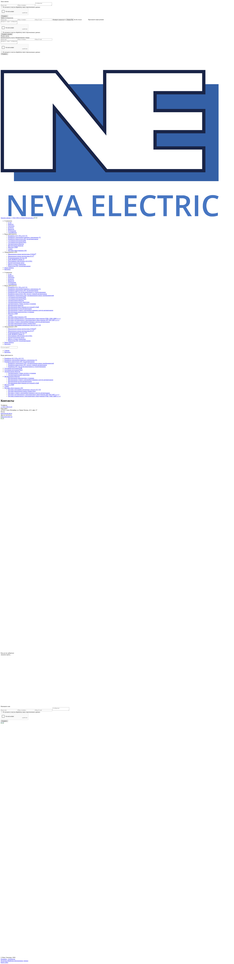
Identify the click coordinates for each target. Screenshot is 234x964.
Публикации (12, 231)
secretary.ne (9, 416)
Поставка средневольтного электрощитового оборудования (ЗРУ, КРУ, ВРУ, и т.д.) (33, 320)
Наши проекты (9, 268)
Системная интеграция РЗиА (17, 242)
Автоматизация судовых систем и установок (22, 304)
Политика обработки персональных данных (14, 961)
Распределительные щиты (16, 263)
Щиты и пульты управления (17, 264)
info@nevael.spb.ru (28, 218)
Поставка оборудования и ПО (17, 250)
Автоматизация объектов (16, 244)
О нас (10, 222)
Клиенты (11, 227)
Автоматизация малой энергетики (18, 302)
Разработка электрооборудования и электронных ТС (24, 237)
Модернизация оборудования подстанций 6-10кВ (23, 307)
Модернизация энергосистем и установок (21, 312)
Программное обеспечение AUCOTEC (20, 261)
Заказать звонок (6, 218)
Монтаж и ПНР (13, 247)
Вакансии (11, 229)
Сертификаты (12, 232)
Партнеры (11, 226)
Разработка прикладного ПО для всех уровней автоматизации (27, 294)
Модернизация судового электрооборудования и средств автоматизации (30, 310)
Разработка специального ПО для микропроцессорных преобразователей (31, 295)
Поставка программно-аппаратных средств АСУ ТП (24, 325)
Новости (10, 224)
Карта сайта (4, 962)
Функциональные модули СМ (17, 258)
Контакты (7, 269)
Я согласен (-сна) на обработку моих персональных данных (21, 7)
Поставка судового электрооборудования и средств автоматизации (29, 322)
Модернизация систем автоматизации (20, 308)
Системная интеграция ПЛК (17, 240)
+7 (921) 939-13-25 (16, 218)
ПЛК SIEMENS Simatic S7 (16, 259)
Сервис (10, 249)
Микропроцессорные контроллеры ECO (21, 256)
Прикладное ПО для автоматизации (19, 266)
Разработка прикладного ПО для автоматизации (23, 239)
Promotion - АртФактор (8, 959)
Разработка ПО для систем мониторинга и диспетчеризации (27, 292)
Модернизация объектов (15, 245)
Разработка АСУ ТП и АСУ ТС (18, 236)
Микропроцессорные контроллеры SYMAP (22, 254)
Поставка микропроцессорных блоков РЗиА (22, 323)
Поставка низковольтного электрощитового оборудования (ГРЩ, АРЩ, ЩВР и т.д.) (34, 318)
